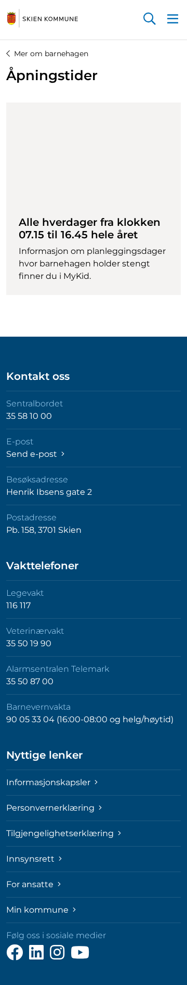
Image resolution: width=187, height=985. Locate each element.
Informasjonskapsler (49, 782)
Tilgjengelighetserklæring (61, 833)
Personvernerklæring (51, 808)
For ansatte (31, 884)
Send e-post (32, 454)
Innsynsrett (31, 859)
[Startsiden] (42, 18)
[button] (149, 19)
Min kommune (38, 910)
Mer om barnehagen (51, 53)
